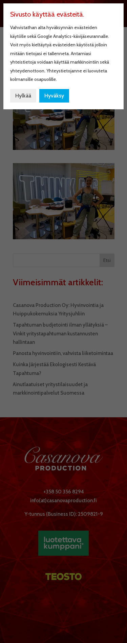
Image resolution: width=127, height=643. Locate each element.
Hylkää (23, 95)
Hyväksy (54, 95)
